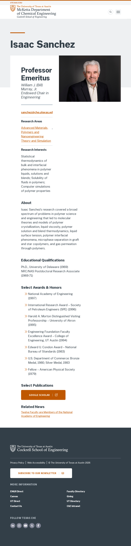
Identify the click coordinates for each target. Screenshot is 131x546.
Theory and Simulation (36, 140)
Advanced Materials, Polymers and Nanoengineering (34, 132)
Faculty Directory (76, 491)
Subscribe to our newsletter (37, 473)
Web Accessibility (36, 462)
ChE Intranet (73, 506)
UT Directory (73, 501)
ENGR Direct (16, 491)
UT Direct (15, 501)
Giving (70, 496)
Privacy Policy (17, 462)
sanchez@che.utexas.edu (37, 112)
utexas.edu (16, 3)
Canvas (14, 496)
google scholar (39, 395)
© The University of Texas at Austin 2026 (69, 462)
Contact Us (16, 506)
